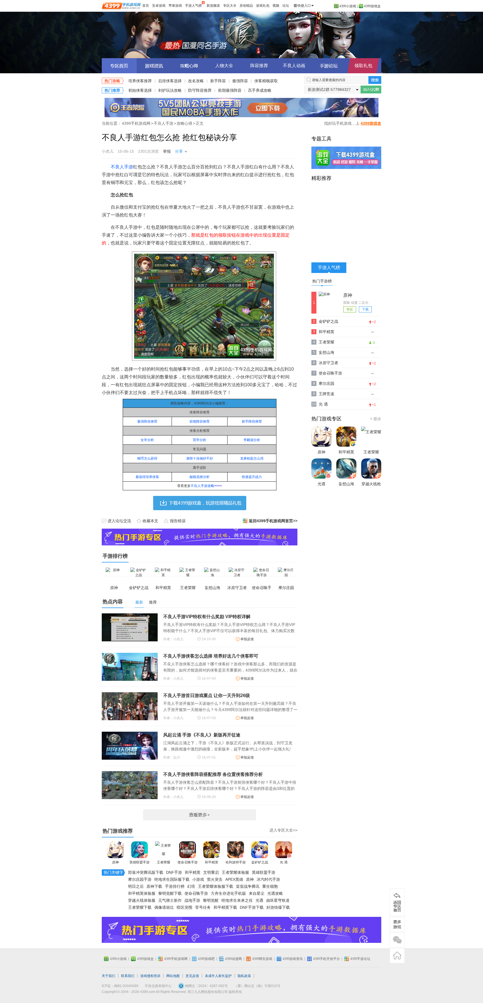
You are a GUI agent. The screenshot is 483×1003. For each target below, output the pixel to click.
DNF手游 (174, 872)
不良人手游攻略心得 (189, 65)
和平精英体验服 (141, 893)
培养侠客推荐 (140, 81)
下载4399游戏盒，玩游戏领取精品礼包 (199, 503)
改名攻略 (196, 81)
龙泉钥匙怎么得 (252, 458)
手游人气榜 (193, 6)
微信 (397, 940)
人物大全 (224, 65)
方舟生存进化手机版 (228, 893)
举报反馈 (247, 639)
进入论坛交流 (119, 521)
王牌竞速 (326, 394)
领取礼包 (363, 65)
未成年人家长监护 (218, 976)
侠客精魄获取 (266, 81)
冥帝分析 (199, 440)
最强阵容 (240, 81)
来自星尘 (256, 893)
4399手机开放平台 (326, 959)
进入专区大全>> (283, 830)
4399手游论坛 (360, 959)
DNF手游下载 (252, 907)
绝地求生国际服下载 (172, 879)
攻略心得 (184, 123)
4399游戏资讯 (293, 959)
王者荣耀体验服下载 (215, 886)
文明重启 (211, 872)
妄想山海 (326, 352)
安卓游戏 (158, 6)
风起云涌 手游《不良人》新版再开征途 (201, 735)
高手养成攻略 (259, 90)
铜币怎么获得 (147, 458)
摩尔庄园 (326, 383)
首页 (145, 6)
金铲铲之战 (259, 862)
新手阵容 (218, 81)
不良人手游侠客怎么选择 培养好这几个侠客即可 (210, 656)
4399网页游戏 (262, 959)
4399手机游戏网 (136, 123)
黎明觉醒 (211, 900)
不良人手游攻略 (202, 486)
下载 (365, 309)
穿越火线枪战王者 (371, 489)
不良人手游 (241, 35)
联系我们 (127, 976)
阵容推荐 (259, 65)
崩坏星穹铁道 (278, 900)
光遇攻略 (275, 893)
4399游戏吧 (206, 959)
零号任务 (203, 907)
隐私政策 (244, 976)
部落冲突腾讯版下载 (145, 872)
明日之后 (136, 886)
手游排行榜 (174, 886)
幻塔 (191, 886)
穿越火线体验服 (141, 900)
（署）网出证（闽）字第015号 (257, 986)
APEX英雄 (234, 879)
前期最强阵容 (230, 90)
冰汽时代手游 (268, 879)
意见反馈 (192, 976)
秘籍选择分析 (200, 477)
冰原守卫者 (328, 363)
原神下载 (154, 886)
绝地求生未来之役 (237, 900)
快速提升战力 (252, 477)
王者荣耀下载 (139, 907)
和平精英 (211, 862)
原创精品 (246, 6)
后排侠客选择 (170, 81)
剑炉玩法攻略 (170, 90)
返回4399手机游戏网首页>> (273, 521)
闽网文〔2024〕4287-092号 (206, 986)
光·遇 (284, 862)
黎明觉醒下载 (170, 893)
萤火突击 (214, 879)
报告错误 (178, 521)
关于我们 (108, 976)
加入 (371, 89)
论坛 (285, 6)
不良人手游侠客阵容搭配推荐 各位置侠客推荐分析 (213, 774)
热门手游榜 (322, 281)
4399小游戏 (347, 6)
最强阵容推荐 (147, 421)
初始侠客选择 (140, 90)
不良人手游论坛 (328, 65)
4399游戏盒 (372, 6)
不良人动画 (294, 65)
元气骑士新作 (170, 900)
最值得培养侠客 (147, 477)
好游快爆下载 (278, 907)
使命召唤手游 (187, 862)
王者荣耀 (163, 862)
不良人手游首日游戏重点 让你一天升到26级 (206, 695)
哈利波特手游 (236, 862)
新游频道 (213, 6)
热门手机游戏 (375, 418)
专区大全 (229, 6)
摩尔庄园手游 (139, 879)
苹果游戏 (175, 6)
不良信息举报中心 (158, 986)
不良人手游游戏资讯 (154, 65)
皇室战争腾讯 (247, 886)
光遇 (259, 900)
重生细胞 (270, 886)
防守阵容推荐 (200, 90)
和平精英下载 (225, 907)
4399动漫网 (233, 959)
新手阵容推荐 (252, 421)
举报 (167, 151)
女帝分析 (147, 440)
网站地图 (173, 976)
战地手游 (192, 900)
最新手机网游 (199, 814)
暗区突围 (184, 907)
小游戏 (198, 879)
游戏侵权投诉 (150, 976)
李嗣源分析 (251, 440)
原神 (115, 862)
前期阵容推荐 (200, 421)
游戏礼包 (262, 6)
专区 (349, 309)
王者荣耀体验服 (235, 872)
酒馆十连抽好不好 (199, 458)
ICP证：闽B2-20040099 (120, 986)
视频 (276, 6)
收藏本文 (150, 521)
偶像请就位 (164, 907)
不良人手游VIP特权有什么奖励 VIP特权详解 (206, 616)
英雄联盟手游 (139, 862)
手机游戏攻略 (397, 924)
